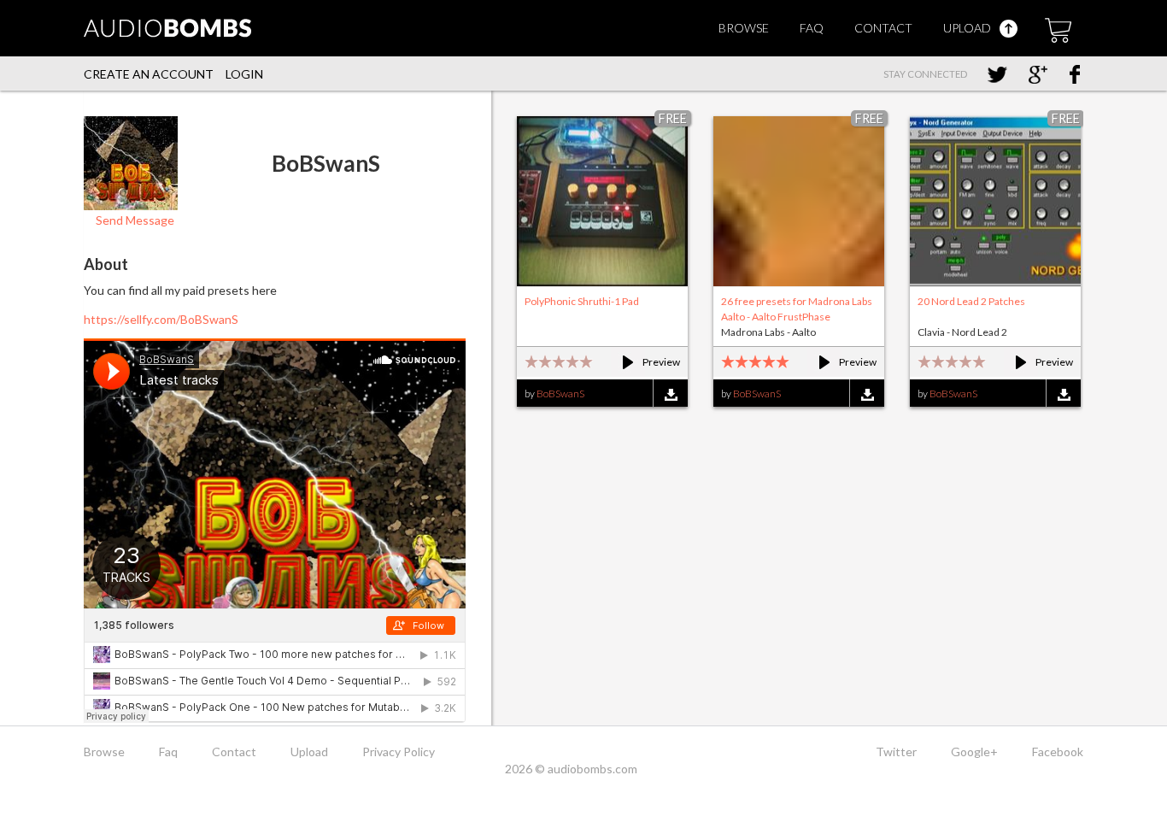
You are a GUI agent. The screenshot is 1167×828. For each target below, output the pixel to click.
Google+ (974, 751)
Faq (812, 28)
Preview (643, 361)
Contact (883, 28)
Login (244, 74)
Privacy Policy (398, 751)
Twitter (896, 751)
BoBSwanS (560, 393)
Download (670, 394)
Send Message (133, 220)
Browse (743, 28)
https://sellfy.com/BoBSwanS (161, 319)
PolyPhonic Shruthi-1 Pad (582, 301)
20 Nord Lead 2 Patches (971, 301)
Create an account (149, 74)
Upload (968, 28)
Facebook (1057, 751)
